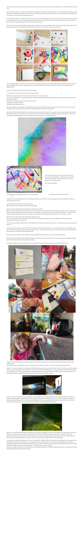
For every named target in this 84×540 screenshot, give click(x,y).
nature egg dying (66, 93)
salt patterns (49, 93)
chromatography (42, 93)
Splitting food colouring (43, 194)
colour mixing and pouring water (20, 196)
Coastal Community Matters (36, 2)
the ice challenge (57, 93)
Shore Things (48, 2)
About (20, 2)
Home (14, 2)
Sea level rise (68, 2)
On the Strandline (58, 2)
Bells (25, 2)
